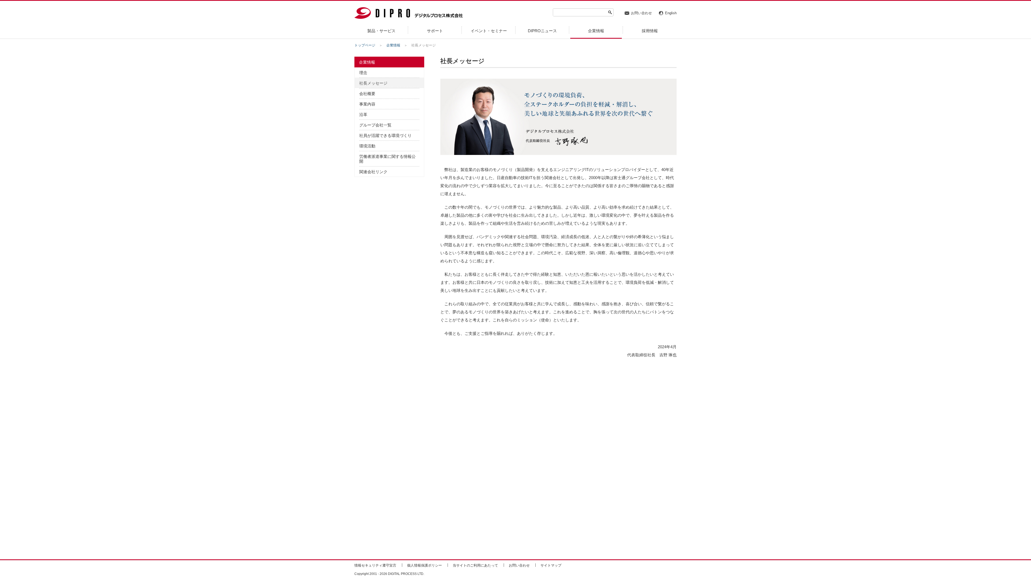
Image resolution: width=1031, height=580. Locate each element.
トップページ (364, 45)
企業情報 (393, 45)
